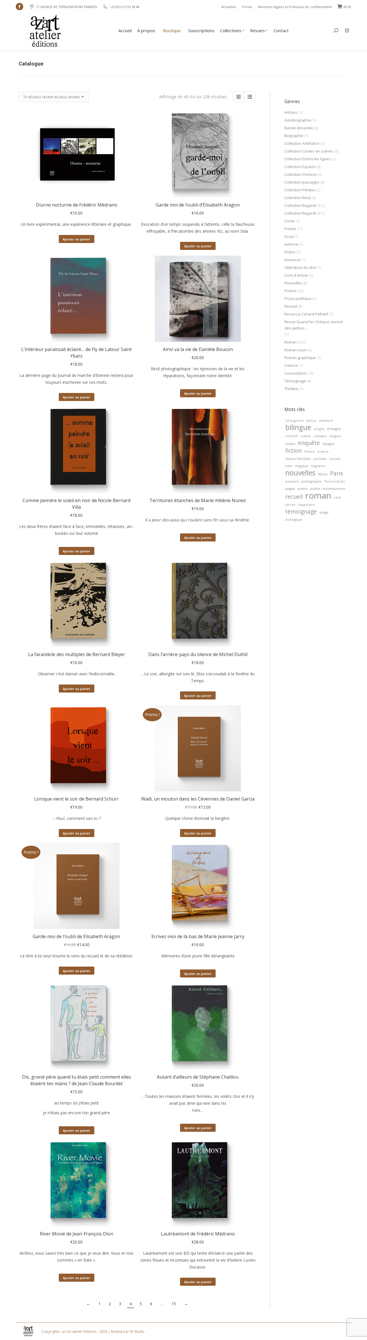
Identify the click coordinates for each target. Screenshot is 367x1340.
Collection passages (301, 182)
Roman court (295, 349)
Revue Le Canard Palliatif (306, 314)
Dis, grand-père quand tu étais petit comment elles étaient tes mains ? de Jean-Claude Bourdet (76, 1080)
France (309, 452)
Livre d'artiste (296, 275)
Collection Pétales (299, 189)
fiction (293, 451)
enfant (290, 444)
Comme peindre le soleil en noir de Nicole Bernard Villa (76, 503)
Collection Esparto (300, 166)
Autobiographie (297, 120)
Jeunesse (292, 259)
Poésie (290, 290)
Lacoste (335, 459)
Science (291, 365)
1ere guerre (294, 421)
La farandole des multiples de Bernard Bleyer (76, 654)
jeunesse (320, 459)
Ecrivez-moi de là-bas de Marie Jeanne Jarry (197, 936)
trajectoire (306, 505)
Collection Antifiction (301, 143)
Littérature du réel (300, 267)
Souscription (295, 373)
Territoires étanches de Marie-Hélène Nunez (197, 500)
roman (318, 495)
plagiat (290, 489)
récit (337, 497)
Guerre (323, 452)
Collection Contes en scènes (308, 151)
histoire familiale (298, 459)
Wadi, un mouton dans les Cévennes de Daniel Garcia (198, 799)
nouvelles (300, 473)
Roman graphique (300, 357)
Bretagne (334, 429)
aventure (326, 421)
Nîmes (322, 474)
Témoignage (295, 380)
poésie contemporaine (327, 489)
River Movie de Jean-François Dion (76, 1234)
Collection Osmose (300, 174)
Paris (336, 473)
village (324, 512)
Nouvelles (293, 283)
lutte (288, 466)
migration (318, 466)
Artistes (291, 112)
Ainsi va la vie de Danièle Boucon (198, 349)
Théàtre (291, 388)
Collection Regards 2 (302, 213)
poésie (303, 489)
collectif (291, 436)
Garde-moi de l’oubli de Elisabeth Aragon (76, 936)
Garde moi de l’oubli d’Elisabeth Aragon (198, 205)
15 (173, 1303)
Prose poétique (297, 298)
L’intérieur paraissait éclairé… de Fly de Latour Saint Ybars (76, 352)
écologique (293, 520)
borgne (319, 429)
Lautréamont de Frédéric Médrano (198, 1234)
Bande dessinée (298, 127)
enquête (309, 443)
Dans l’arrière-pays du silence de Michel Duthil (197, 654)
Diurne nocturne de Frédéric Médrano (76, 205)
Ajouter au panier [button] (76, 239)
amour (311, 421)
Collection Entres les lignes (307, 158)
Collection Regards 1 (302, 205)
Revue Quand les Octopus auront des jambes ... (313, 325)
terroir (290, 505)
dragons (335, 436)
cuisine (305, 436)
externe (291, 244)
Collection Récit (297, 197)
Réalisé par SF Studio (128, 1331)
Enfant (290, 228)
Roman (290, 342)
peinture (292, 481)
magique (301, 466)
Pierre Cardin (335, 481)
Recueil (290, 306)
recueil (294, 496)
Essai (289, 236)
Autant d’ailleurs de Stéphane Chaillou (198, 1077)
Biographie (293, 135)
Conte (289, 220)
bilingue (298, 427)
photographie (311, 481)
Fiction (289, 251)
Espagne (329, 444)
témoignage (301, 511)
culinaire (320, 436)
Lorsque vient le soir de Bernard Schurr (76, 799)
